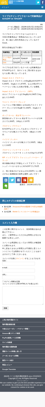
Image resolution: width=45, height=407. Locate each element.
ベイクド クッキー (10, 139)
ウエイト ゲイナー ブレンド (14, 102)
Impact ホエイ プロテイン (13, 78)
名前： (5, 261)
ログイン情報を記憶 (12, 281)
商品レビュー (7, 365)
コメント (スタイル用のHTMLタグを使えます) (20, 284)
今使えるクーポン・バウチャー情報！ (16, 329)
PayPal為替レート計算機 (11, 338)
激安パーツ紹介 (8, 360)
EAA (4, 63)
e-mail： (5, 268)
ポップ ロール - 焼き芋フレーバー (16, 115)
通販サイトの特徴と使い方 (12, 351)
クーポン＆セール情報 (10, 356)
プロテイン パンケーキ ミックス (15, 150)
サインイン (20, 258)
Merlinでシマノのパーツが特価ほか (26, 212)
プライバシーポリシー (22, 380)
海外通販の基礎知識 (9, 347)
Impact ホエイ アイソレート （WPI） (18, 91)
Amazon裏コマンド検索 (11, 333)
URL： (5, 275)
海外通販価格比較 (8, 324)
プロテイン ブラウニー (11, 126)
